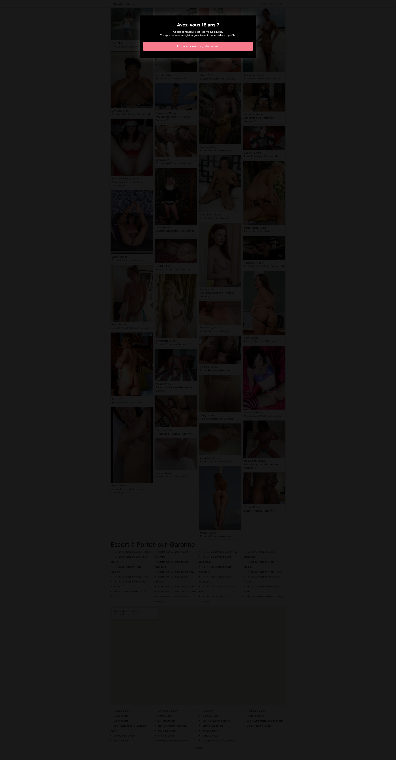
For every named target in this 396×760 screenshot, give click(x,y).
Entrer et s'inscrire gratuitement (198, 46)
